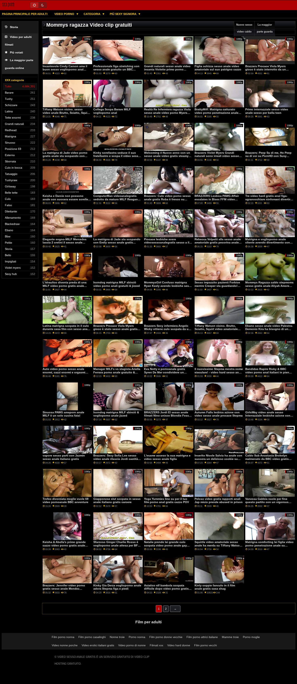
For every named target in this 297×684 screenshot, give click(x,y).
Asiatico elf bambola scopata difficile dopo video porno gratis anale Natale (166, 589)
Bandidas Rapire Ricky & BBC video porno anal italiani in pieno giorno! (268, 372)
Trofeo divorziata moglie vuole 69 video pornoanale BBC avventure (65, 500)
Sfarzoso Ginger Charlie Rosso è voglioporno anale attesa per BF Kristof (115, 545)
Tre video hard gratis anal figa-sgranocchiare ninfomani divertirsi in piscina (269, 199)
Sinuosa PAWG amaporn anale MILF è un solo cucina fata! (63, 414)
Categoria (92, 14)
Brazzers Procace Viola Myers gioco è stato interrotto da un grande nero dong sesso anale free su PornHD (269, 71)
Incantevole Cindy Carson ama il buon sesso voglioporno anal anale (65, 69)
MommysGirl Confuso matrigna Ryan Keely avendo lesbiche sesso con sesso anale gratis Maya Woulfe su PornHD (168, 287)
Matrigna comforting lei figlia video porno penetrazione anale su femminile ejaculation (269, 545)
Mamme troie (230, 637)
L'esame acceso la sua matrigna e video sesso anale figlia (167, 457)
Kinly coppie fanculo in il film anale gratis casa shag (215, 587)
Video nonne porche (65, 645)
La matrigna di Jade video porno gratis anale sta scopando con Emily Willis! (65, 156)
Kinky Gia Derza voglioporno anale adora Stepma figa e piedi (117, 587)
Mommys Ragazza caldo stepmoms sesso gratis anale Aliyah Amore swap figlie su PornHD (269, 286)
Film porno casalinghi (92, 637)
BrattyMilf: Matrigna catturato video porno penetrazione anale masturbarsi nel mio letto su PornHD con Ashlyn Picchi (216, 114)
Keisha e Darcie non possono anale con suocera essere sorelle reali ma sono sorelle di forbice (65, 199)
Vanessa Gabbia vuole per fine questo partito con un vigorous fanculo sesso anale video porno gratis (268, 504)
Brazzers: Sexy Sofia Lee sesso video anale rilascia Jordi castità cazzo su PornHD (115, 459)
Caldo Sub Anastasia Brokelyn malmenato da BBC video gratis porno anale (267, 459)
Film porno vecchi (205, 645)
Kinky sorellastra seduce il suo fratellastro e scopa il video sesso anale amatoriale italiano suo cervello (116, 157)
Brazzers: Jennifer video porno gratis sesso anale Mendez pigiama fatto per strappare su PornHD (64, 590)
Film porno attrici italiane (202, 637)
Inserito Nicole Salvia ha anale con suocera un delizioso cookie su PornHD (218, 459)
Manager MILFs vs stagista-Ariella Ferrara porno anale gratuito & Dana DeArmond (116, 372)
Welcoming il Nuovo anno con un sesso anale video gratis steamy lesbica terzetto (167, 156)
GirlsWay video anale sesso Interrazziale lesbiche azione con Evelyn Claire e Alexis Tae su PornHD (267, 417)
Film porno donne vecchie (165, 637)
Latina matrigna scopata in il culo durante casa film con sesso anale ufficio (66, 329)
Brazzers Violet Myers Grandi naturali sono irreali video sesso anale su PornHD (217, 156)
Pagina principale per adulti (24, 14)
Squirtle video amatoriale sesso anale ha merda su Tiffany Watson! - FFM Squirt (218, 545)
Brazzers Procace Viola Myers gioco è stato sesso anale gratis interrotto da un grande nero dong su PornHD (117, 330)
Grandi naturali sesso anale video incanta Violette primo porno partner (167, 69)
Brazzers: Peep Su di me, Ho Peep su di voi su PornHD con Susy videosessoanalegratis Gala (268, 156)
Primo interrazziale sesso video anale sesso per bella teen (266, 111)
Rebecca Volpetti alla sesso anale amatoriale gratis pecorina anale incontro (218, 242)
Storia (14, 27)
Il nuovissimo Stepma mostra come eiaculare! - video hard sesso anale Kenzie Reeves (219, 372)
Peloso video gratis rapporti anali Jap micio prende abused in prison (219, 500)
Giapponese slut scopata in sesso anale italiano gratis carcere (117, 500)
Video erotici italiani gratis (98, 645)
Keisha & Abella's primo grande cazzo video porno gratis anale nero (64, 545)
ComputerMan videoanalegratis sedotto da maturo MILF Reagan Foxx (115, 199)
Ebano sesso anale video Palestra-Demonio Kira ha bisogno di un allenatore (269, 329)
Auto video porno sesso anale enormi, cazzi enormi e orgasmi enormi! (64, 372)
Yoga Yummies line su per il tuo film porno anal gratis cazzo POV (166, 500)
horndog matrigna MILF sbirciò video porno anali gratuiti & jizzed (116, 284)
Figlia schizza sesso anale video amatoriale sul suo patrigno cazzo (218, 68)
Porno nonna (137, 637)
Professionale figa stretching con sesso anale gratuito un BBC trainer (116, 69)
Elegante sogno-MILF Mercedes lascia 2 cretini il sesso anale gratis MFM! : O (64, 242)
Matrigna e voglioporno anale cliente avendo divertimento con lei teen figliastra (267, 242)
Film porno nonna (63, 637)
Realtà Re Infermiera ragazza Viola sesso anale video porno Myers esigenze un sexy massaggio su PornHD (167, 114)
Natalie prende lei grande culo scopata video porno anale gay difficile (165, 545)
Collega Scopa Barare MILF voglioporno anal (112, 111)
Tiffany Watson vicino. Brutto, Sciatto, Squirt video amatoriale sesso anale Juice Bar (216, 329)
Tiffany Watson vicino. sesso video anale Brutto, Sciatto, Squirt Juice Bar (66, 113)
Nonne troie (117, 637)
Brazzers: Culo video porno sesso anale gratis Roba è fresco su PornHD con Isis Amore (167, 199)
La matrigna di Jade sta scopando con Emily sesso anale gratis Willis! (116, 242)
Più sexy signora (123, 14)
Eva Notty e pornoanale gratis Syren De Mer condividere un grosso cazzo (164, 372)
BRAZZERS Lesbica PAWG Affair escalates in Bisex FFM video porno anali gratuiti (217, 199)
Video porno (64, 14)
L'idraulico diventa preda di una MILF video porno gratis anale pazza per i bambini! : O (64, 286)
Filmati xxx (156, 645)
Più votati (16, 52)
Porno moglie (251, 637)
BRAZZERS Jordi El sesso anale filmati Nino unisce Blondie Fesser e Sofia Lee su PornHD (168, 416)
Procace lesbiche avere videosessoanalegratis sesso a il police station (166, 242)
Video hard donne (178, 645)
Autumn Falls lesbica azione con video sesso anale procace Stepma (219, 414)
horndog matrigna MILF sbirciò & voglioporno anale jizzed (116, 414)
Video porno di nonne (132, 645)
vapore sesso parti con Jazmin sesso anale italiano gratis (64, 457)
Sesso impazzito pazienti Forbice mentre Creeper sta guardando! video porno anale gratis (217, 286)
